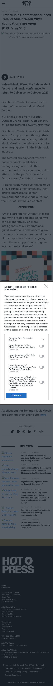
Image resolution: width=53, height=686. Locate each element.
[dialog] (26, 343)
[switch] (41, 346)
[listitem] (26, 339)
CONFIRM (16, 395)
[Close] (47, 287)
